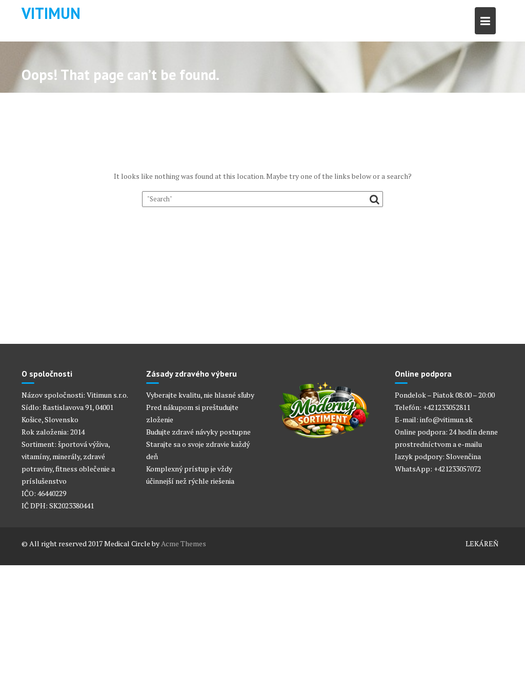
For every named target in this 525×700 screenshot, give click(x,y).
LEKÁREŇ (482, 543)
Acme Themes (183, 543)
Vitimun (51, 13)
